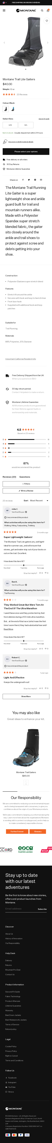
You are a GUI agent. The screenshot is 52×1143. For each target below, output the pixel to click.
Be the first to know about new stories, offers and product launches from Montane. (26, 899)
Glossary (37, 831)
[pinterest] (35, 180)
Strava (11, 1092)
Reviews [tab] (9, 477)
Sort (26, 500)
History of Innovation (13, 938)
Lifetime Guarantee (13, 1006)
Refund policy (11, 1029)
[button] (25, 69)
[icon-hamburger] (4, 10)
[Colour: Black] (6, 107)
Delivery (8, 960)
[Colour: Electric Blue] (13, 107)
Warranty (9, 1010)
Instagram (12, 1082)
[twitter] (29, 180)
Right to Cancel (11, 1056)
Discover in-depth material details (20, 142)
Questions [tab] (24, 477)
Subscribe (42, 909)
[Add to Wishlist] (47, 21)
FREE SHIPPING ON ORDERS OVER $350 (26, 2)
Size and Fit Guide (12, 992)
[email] (41, 180)
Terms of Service (12, 1024)
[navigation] (4, 42)
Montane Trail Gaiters (26, 772)
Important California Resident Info (20, 359)
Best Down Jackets (13, 1015)
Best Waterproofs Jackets (16, 1020)
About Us (9, 934)
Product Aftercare (12, 1001)
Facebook (12, 1078)
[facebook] (23, 180)
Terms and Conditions (14, 1060)
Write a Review (30, 491)
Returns (8, 965)
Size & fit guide (44, 119)
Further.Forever (17, 831)
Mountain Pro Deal (12, 970)
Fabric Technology (12, 996)
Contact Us (10, 974)
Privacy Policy (11, 1051)
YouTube (11, 1087)
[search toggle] (42, 10)
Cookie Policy (11, 1046)
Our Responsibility (12, 943)
